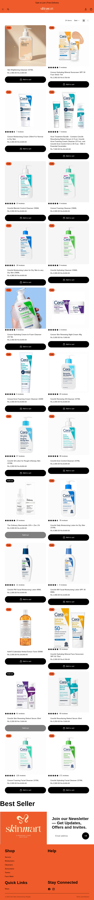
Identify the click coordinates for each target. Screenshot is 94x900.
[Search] (8, 9)
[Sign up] (85, 835)
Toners (7, 872)
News (7, 889)
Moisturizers (9, 861)
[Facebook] (49, 889)
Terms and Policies (82, 897)
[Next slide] (42, 45)
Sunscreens (9, 869)
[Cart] (91, 9)
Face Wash (9, 876)
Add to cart (27, 79)
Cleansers (9, 865)
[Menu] (3, 9)
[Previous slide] (8, 45)
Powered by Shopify (23, 897)
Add (87, 62)
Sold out (25, 535)
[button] (77, 20)
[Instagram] (53, 889)
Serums (8, 857)
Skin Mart (13, 897)
